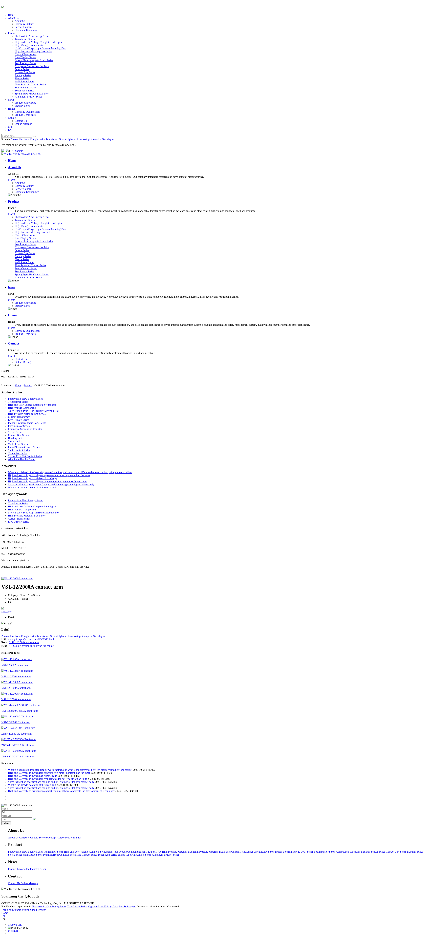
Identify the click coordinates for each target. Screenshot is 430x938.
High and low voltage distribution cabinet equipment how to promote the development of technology (61, 791)
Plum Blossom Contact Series (30, 84)
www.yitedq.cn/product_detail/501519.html (31, 639)
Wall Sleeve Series (24, 81)
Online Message (23, 123)
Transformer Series (25, 39)
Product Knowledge (25, 102)
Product (12, 33)
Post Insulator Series (25, 63)
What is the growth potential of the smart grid (32, 487)
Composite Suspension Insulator (32, 66)
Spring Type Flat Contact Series (32, 93)
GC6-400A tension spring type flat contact (31, 645)
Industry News (22, 105)
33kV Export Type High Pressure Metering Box (40, 48)
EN (10, 129)
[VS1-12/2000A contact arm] (17, 578)
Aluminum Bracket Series (28, 96)
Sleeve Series (22, 78)
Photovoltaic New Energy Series (32, 36)
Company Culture (24, 24)
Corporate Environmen (27, 30)
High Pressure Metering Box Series (33, 51)
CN (10, 126)
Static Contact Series (26, 87)
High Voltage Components (29, 45)
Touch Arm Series (24, 90)
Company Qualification (27, 111)
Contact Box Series (25, 72)
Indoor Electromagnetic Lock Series (34, 60)
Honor (11, 108)
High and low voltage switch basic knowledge (32, 478)
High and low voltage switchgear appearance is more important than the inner (49, 475)
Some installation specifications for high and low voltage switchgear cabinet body (51, 484)
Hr (11, 150)
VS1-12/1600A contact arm (24, 642)
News (11, 99)
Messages (6, 611)
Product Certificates (25, 114)
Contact (12, 117)
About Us (13, 17)
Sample (19, 150)
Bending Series (23, 75)
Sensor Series (22, 69)
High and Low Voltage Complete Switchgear (39, 42)
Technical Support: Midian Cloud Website (23, 909)
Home (11, 14)
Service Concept (23, 27)
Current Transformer (25, 54)
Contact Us (21, 120)
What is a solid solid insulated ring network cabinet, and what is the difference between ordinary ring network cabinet (70, 472)
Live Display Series (25, 57)
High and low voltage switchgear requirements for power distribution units (47, 481)
